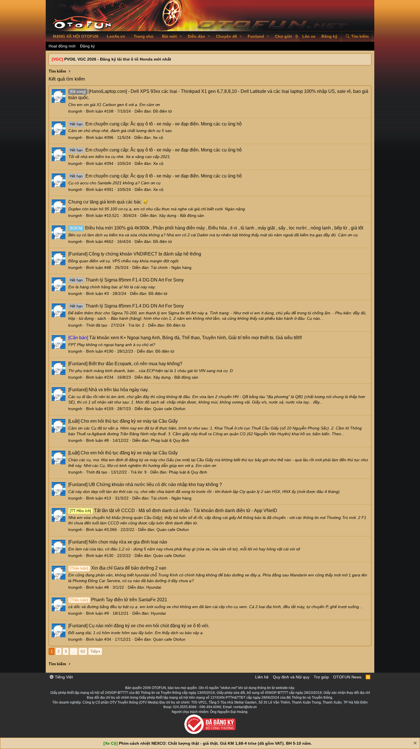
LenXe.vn (116, 36)
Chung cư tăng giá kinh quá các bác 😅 (108, 201)
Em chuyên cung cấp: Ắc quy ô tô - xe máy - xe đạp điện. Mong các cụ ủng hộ (155, 123)
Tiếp (94, 651)
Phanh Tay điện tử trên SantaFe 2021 (118, 599)
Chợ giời (283, 36)
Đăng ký (87, 46)
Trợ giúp (321, 677)
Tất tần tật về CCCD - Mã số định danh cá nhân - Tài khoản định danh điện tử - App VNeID (173, 510)
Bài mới (169, 36)
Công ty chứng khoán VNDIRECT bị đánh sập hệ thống (134, 253)
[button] (180, 36)
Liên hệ (262, 677)
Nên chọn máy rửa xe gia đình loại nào (117, 542)
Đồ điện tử (162, 111)
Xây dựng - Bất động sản (181, 215)
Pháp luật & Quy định (170, 440)
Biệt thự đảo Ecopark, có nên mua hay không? (125, 363)
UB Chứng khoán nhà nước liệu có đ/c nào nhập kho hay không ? (145, 484)
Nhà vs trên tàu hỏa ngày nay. (108, 389)
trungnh (75, 111)
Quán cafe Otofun (169, 408)
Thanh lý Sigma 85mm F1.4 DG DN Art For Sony (126, 279)
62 (83, 651)
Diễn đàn (196, 36)
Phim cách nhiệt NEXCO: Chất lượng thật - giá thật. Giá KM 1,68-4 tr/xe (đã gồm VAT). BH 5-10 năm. (215, 743)
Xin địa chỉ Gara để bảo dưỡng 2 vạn (118, 568)
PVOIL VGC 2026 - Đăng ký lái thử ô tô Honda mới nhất (117, 59)
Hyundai (153, 587)
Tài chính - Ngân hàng (171, 267)
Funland (256, 36)
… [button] (74, 651)
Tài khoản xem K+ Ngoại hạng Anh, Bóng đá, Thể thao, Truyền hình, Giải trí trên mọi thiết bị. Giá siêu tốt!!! (185, 337)
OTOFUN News (347, 677)
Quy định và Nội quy (291, 677)
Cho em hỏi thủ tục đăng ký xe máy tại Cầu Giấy (123, 421)
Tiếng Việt (63, 677)
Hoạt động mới (62, 46)
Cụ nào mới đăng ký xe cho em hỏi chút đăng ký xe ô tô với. (138, 625)
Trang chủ (143, 36)
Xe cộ (158, 137)
